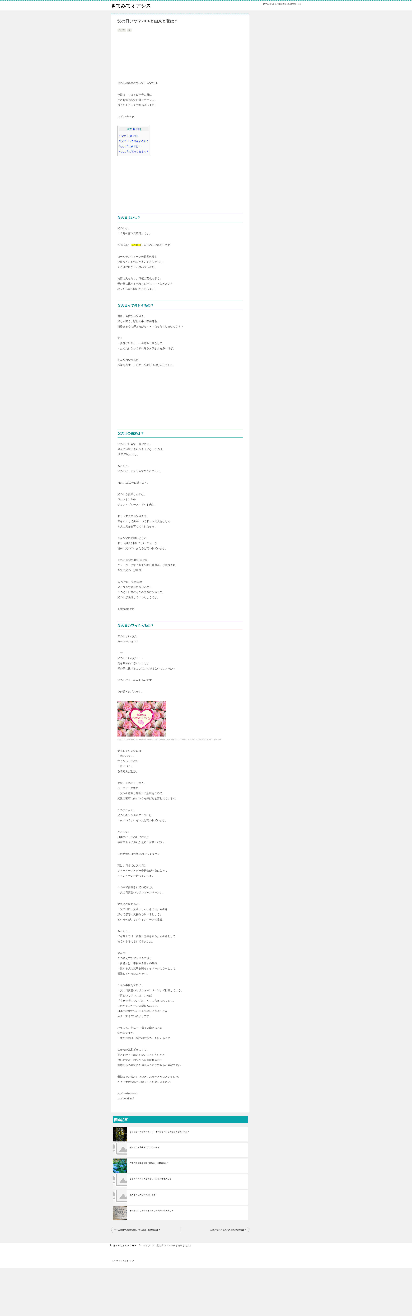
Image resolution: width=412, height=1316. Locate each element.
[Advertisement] (180, 56)
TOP (124, 1245)
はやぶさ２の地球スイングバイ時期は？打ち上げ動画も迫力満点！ (159, 1132)
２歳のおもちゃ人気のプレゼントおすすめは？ (150, 1179)
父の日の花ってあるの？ (134, 151)
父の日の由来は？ (130, 146)
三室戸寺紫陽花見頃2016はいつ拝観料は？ (149, 1163)
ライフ (122, 30)
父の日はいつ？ (129, 136)
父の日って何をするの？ (134, 141)
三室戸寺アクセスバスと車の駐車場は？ (228, 1230)
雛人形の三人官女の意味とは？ (144, 1195)
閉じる (136, 129)
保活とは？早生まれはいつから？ (144, 1147)
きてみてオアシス (131, 5)
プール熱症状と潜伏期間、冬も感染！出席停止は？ (137, 1230)
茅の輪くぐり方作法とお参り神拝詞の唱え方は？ (151, 1210)
